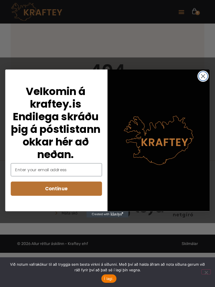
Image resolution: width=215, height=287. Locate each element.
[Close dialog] (203, 76)
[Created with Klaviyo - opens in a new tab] (107, 214)
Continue (56, 188)
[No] (206, 271)
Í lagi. (109, 278)
